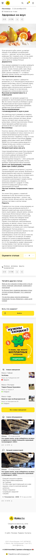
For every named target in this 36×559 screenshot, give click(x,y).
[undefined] (18, 36)
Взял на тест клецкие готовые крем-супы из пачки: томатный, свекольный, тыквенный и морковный (17, 285)
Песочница (6, 9)
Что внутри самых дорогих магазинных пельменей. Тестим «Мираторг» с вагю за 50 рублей (17, 299)
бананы (28, 138)
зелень (4, 140)
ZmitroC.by (25, 554)
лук (28, 214)
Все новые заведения (18, 410)
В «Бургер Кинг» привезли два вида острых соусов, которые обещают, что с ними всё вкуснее (17, 292)
